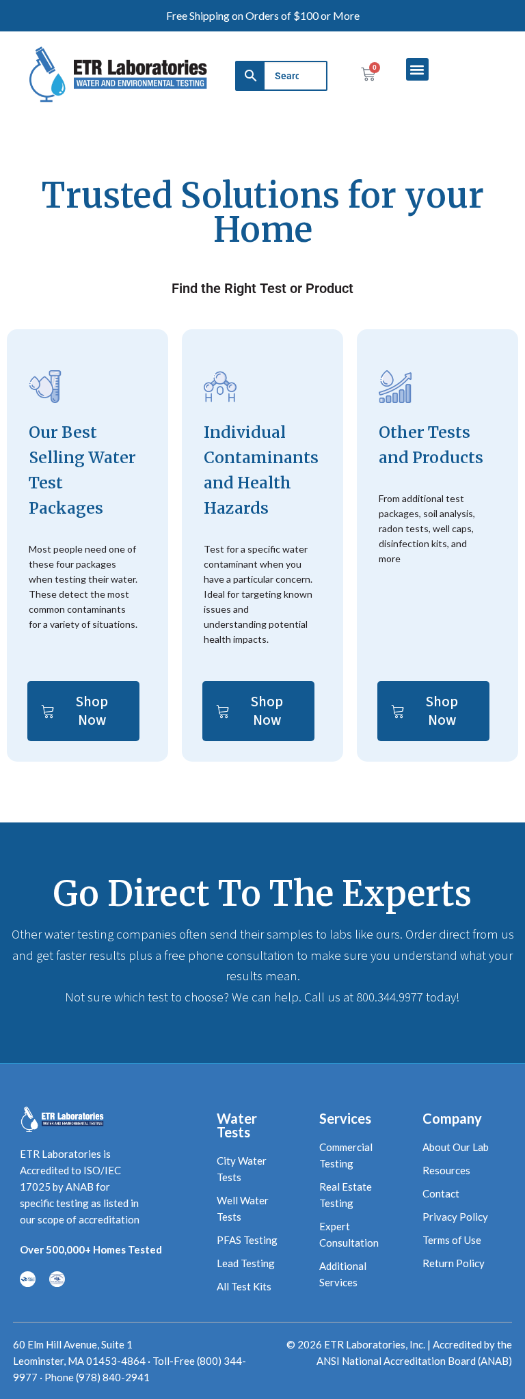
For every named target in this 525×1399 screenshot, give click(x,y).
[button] (417, 69)
